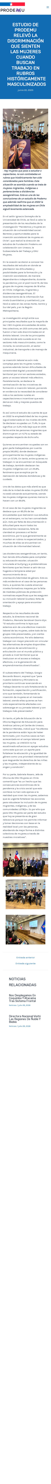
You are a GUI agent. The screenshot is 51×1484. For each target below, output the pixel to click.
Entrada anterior (25, 957)
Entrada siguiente (26, 963)
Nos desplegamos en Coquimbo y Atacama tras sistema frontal (22, 998)
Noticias (13, 1005)
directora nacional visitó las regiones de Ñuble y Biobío (25, 1019)
